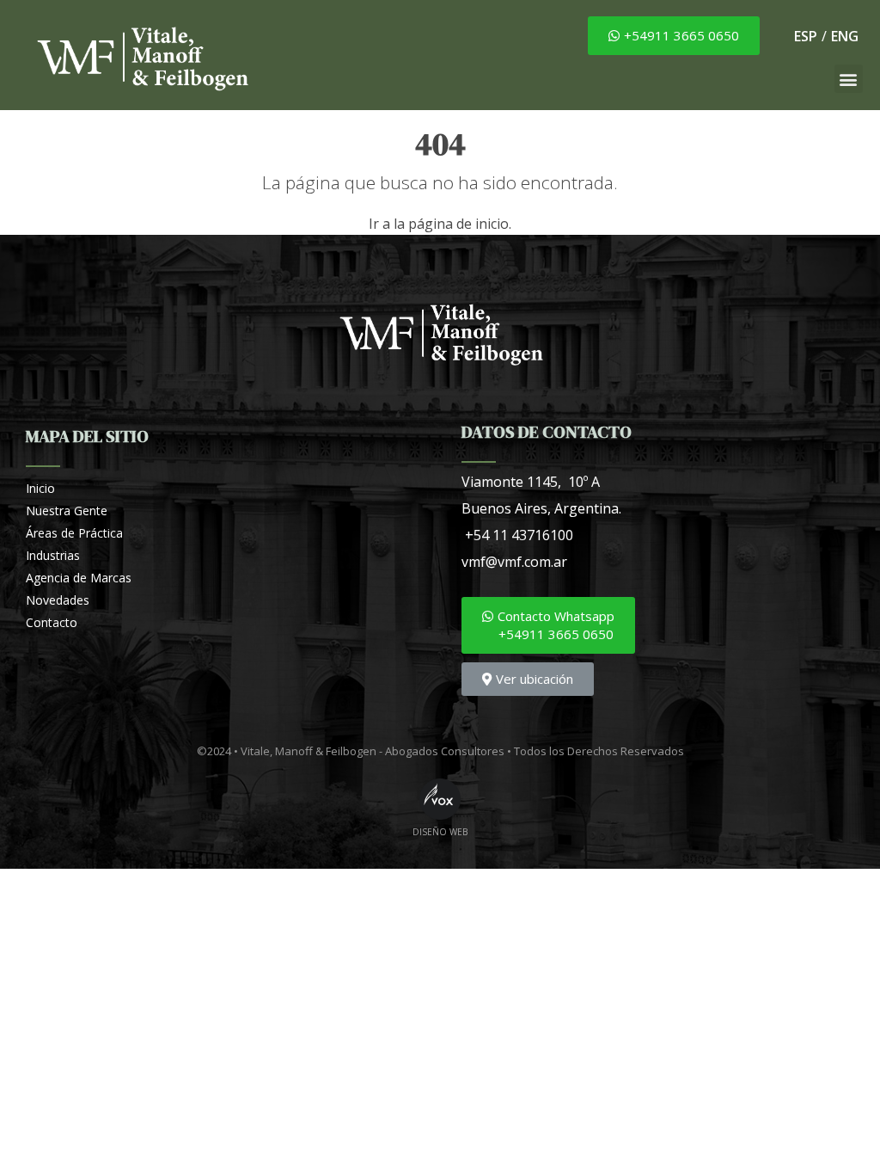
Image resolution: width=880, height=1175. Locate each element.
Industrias (53, 555)
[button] (674, 35)
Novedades (57, 600)
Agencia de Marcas (78, 577)
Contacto (51, 622)
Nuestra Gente (66, 510)
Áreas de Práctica (74, 533)
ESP (805, 36)
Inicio (40, 488)
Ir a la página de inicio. (440, 223)
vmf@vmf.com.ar (514, 561)
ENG (845, 36)
